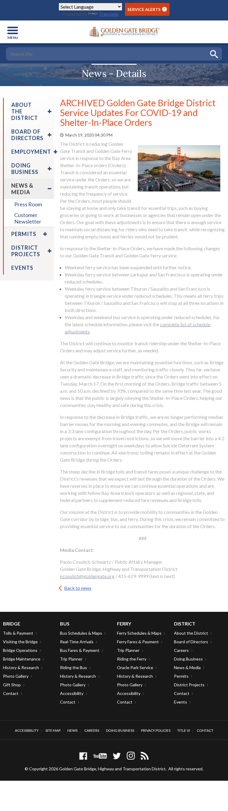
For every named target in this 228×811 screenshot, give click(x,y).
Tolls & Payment (18, 633)
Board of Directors (191, 641)
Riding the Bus (73, 667)
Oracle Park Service (135, 667)
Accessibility (71, 693)
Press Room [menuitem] (28, 204)
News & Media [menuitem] (22, 188)
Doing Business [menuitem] (24, 168)
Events (180, 701)
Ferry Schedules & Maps (139, 633)
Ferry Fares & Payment (138, 641)
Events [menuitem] (22, 267)
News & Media (187, 667)
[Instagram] (131, 756)
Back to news (77, 588)
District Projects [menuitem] (25, 250)
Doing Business (188, 658)
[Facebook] (83, 756)
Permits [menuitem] (23, 234)
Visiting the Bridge (20, 641)
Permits (181, 676)
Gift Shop (12, 684)
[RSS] (145, 756)
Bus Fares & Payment (79, 650)
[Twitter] (117, 756)
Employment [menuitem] (31, 151)
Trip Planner (71, 658)
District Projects (189, 684)
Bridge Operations (20, 650)
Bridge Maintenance (21, 658)
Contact (10, 693)
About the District (191, 633)
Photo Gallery (15, 676)
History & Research (21, 667)
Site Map (53, 730)
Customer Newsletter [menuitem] (27, 218)
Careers (181, 650)
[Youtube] (100, 756)
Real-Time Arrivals (77, 641)
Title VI (183, 730)
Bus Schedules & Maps (81, 633)
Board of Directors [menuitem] (27, 134)
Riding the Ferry (131, 658)
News (72, 730)
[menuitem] (49, 111)
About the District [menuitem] (24, 111)
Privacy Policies (155, 730)
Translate (108, 14)
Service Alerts (146, 9)
